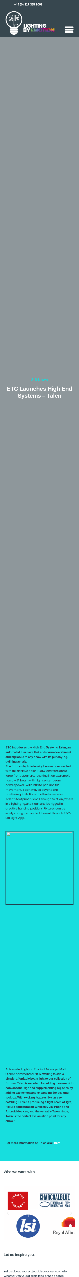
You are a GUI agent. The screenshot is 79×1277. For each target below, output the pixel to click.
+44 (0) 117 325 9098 (28, 4)
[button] (8, 1213)
